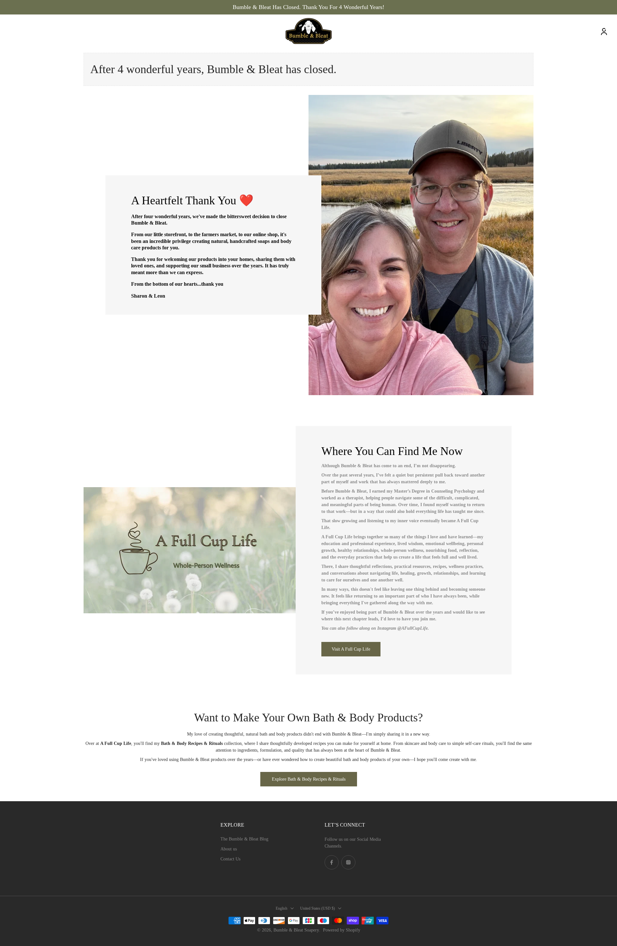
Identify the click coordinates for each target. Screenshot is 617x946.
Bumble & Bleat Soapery (296, 930)
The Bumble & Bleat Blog (244, 839)
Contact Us (230, 859)
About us (228, 849)
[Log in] (603, 31)
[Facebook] (332, 862)
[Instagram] (348, 862)
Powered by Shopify (341, 930)
